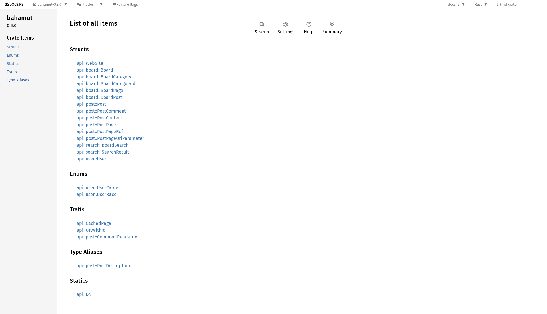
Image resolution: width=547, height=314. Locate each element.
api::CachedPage (94, 223)
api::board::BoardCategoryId (106, 83)
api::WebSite (90, 63)
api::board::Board (95, 70)
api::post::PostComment (101, 111)
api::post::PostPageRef (100, 131)
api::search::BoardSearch (102, 145)
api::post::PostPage (96, 124)
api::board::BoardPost (99, 97)
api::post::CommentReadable (107, 237)
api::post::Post (91, 104)
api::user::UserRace (97, 194)
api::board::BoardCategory (104, 76)
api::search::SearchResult (103, 152)
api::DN (84, 294)
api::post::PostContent (99, 118)
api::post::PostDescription (103, 265)
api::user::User (91, 159)
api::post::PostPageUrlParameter (110, 138)
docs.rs (454, 4)
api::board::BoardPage (100, 90)
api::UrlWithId (91, 230)
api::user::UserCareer (98, 187)
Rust (478, 4)
